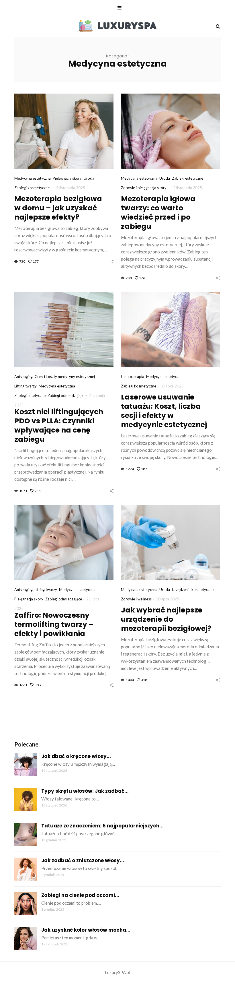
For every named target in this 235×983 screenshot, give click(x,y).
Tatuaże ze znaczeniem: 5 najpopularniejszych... (102, 825)
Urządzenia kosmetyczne (193, 589)
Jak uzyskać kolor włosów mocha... (85, 929)
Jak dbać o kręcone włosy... (76, 756)
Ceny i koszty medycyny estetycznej (65, 376)
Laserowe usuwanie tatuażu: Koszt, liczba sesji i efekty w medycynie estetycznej (164, 411)
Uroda (89, 178)
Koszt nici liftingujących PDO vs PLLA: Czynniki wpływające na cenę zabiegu (58, 425)
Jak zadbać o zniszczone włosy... (82, 860)
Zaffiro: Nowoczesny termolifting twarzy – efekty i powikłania (54, 624)
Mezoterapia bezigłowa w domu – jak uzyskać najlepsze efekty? (58, 208)
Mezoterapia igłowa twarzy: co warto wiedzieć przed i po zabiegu (158, 212)
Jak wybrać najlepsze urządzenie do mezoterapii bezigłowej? (166, 619)
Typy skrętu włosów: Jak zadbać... (85, 791)
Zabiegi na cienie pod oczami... (80, 895)
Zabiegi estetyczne (187, 178)
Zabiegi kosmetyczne (32, 187)
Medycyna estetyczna (32, 178)
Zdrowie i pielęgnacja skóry (144, 187)
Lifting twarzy (25, 386)
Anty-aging (23, 376)
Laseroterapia (132, 376)
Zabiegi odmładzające (66, 395)
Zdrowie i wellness (136, 599)
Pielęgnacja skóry (67, 178)
